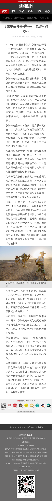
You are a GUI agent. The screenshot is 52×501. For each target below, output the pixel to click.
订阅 (39, 11)
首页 (4, 11)
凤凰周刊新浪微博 (14, 438)
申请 (29, 435)
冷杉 (21, 11)
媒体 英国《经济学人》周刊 (32, 36)
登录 (47, 11)
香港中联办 (40, 438)
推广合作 (30, 427)
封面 (13, 11)
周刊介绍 (12, 427)
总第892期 (19, 18)
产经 (30, 11)
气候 (42, 18)
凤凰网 (24, 438)
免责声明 (30, 446)
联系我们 (39, 427)
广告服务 (21, 427)
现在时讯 (32, 18)
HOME (6, 18)
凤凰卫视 (31, 438)
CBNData (25, 442)
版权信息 (21, 446)
